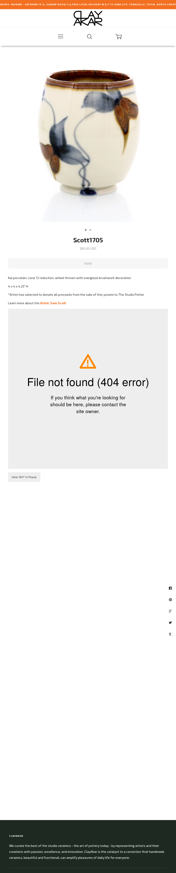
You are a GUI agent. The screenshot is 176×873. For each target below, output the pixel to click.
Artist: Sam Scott (53, 303)
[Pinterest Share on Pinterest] (171, 599)
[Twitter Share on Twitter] (171, 622)
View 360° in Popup (24, 476)
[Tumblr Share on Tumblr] (171, 633)
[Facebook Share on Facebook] (171, 588)
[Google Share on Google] (171, 610)
